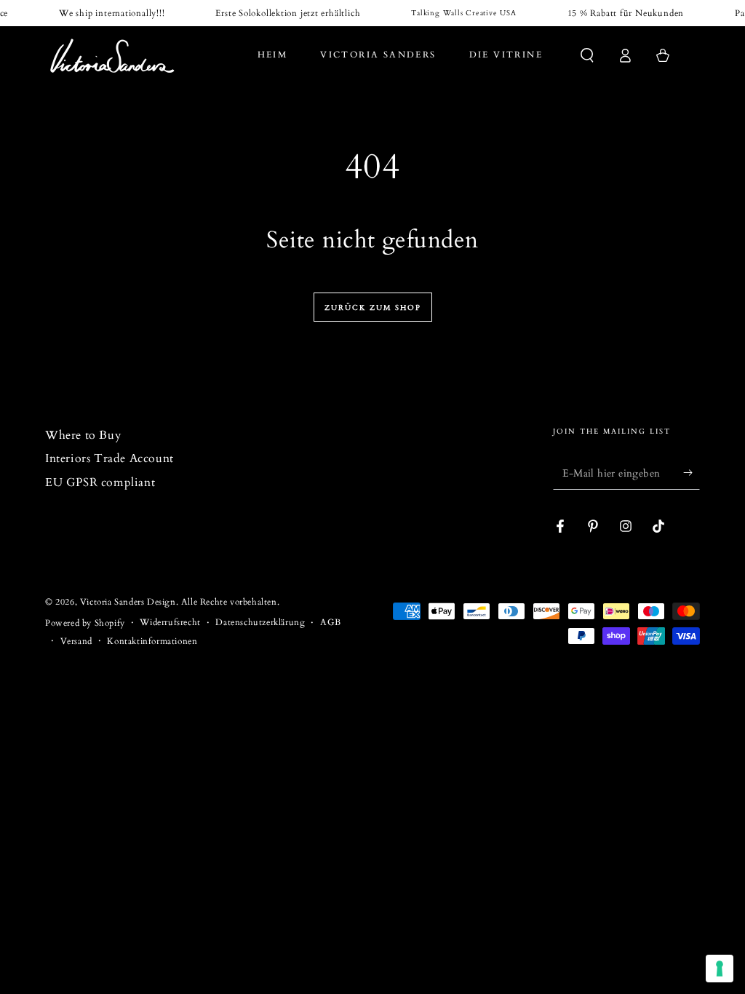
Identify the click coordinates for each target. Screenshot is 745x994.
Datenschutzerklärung (260, 622)
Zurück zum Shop (372, 308)
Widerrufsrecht (170, 622)
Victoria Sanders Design (128, 602)
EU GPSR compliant (100, 482)
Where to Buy (83, 435)
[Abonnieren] (691, 473)
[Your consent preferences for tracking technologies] (719, 968)
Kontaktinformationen (152, 641)
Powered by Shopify (85, 623)
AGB (330, 622)
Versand (76, 641)
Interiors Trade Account (109, 458)
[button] (587, 55)
